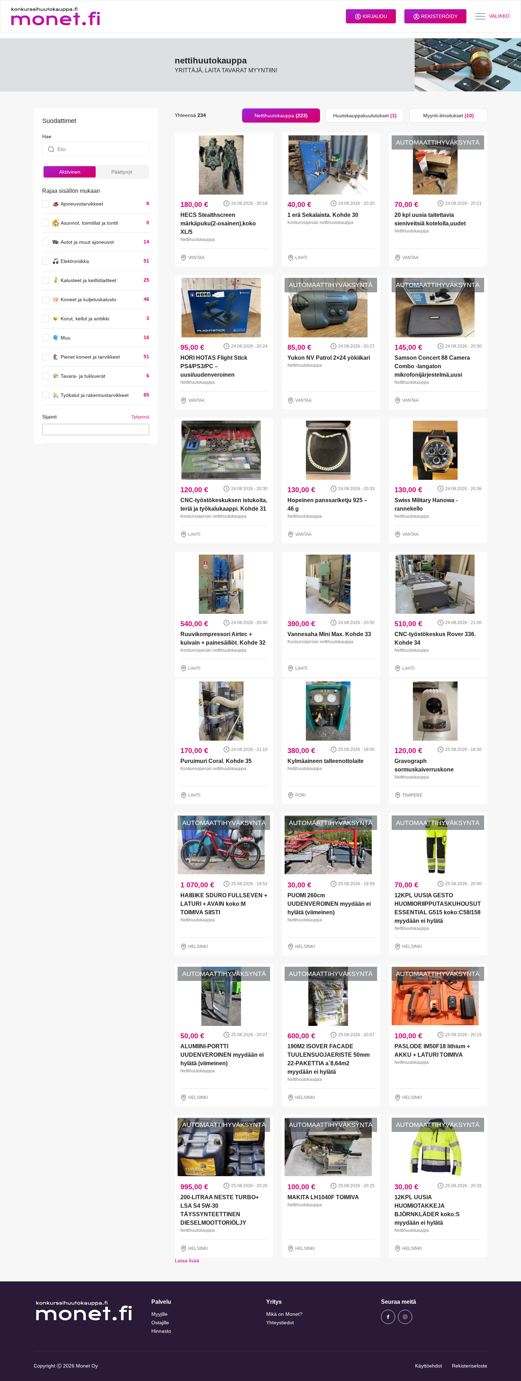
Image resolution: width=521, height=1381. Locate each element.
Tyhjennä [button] (140, 417)
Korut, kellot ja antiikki (85, 318)
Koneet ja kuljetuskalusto (88, 299)
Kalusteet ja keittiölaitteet (88, 280)
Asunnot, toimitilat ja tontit (89, 223)
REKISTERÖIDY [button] (439, 16)
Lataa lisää (187, 1260)
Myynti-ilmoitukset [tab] (448, 115)
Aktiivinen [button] (69, 172)
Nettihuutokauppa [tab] (281, 115)
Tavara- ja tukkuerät (83, 376)
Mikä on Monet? (284, 1314)
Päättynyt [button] (121, 172)
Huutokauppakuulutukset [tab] (365, 115)
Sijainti (49, 417)
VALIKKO (499, 16)
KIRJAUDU (374, 16)
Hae (46, 136)
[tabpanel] (331, 693)
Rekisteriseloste (469, 1366)
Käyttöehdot (428, 1366)
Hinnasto (161, 1331)
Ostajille (160, 1322)
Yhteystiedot (280, 1322)
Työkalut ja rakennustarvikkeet (95, 395)
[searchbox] (46, 429)
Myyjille (159, 1314)
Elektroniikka (75, 261)
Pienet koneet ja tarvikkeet (90, 357)
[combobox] (95, 429)
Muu (66, 338)
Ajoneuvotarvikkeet (82, 204)
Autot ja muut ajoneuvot (87, 242)
